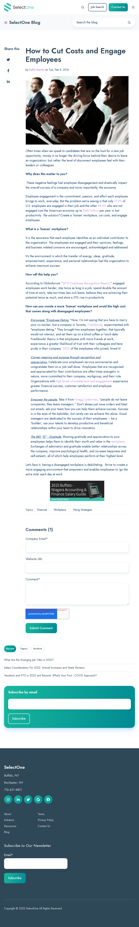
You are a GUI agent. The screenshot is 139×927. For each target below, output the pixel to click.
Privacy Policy (46, 820)
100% (66, 348)
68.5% (102, 206)
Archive (37, 648)
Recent (10, 648)
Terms (41, 814)
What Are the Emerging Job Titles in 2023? (29, 660)
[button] (82, 7)
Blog (6, 832)
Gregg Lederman (86, 399)
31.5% (118, 201)
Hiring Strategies (82, 510)
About (7, 814)
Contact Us (118, 7)
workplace (118, 441)
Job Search (97, 7)
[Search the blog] (129, 22)
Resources (10, 826)
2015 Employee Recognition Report (86, 283)
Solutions (9, 820)
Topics (23, 648)
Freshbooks (94, 325)
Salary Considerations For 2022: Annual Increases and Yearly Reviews (44, 668)
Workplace (60, 510)
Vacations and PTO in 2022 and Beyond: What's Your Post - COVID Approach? (50, 675)
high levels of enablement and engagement (84, 381)
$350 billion (91, 210)
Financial (42, 510)
